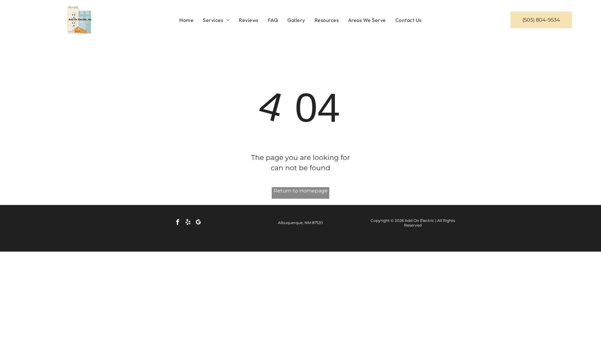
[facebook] (177, 223)
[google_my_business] (198, 223)
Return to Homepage (301, 191)
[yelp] (188, 223)
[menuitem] (186, 19)
